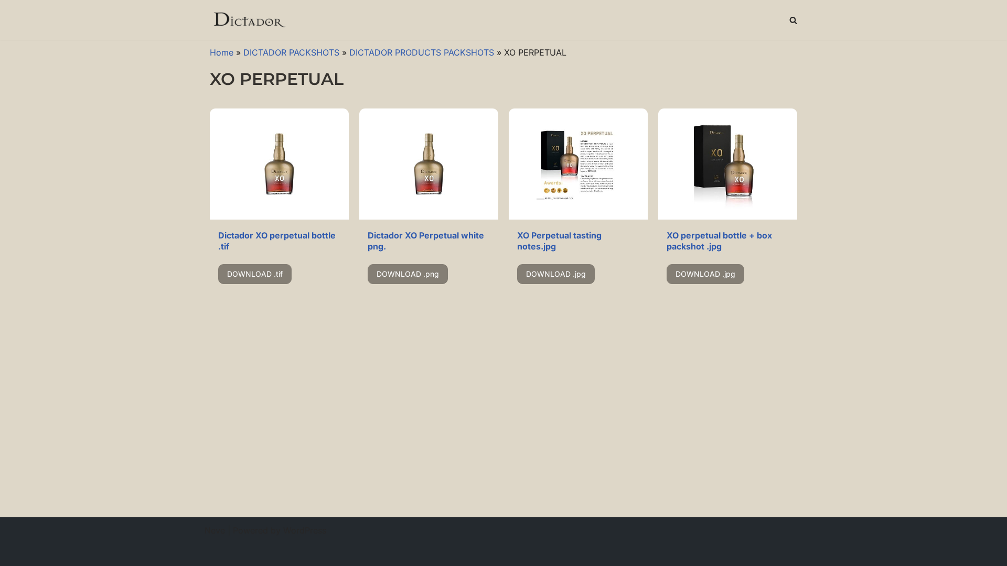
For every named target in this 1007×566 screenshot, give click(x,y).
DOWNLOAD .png (408, 273)
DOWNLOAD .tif (255, 273)
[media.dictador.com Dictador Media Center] (249, 20)
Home (221, 52)
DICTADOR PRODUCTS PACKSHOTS (421, 52)
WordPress (304, 530)
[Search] (793, 20)
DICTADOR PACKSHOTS (291, 52)
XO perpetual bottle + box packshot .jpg (719, 241)
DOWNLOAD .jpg (556, 273)
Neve (215, 530)
